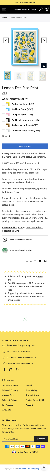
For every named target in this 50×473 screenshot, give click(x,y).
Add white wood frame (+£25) (26, 130)
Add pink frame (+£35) (22, 114)
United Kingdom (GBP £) (27, 452)
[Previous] (6, 40)
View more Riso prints (12, 227)
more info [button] (39, 283)
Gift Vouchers (7, 405)
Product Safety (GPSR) (35, 400)
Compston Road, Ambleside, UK (19, 363)
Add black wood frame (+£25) (26, 120)
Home (4, 17)
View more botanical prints (21, 250)
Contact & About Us (10, 385)
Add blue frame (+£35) (22, 109)
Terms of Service (32, 395)
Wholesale (6, 410)
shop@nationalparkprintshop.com (20, 345)
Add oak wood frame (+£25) (25, 125)
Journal (29, 385)
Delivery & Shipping (10, 390)
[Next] (44, 40)
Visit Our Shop (8, 395)
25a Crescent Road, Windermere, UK (21, 357)
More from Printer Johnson (21, 239)
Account (29, 405)
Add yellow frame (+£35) (23, 104)
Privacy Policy (31, 390)
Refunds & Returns (9, 400)
